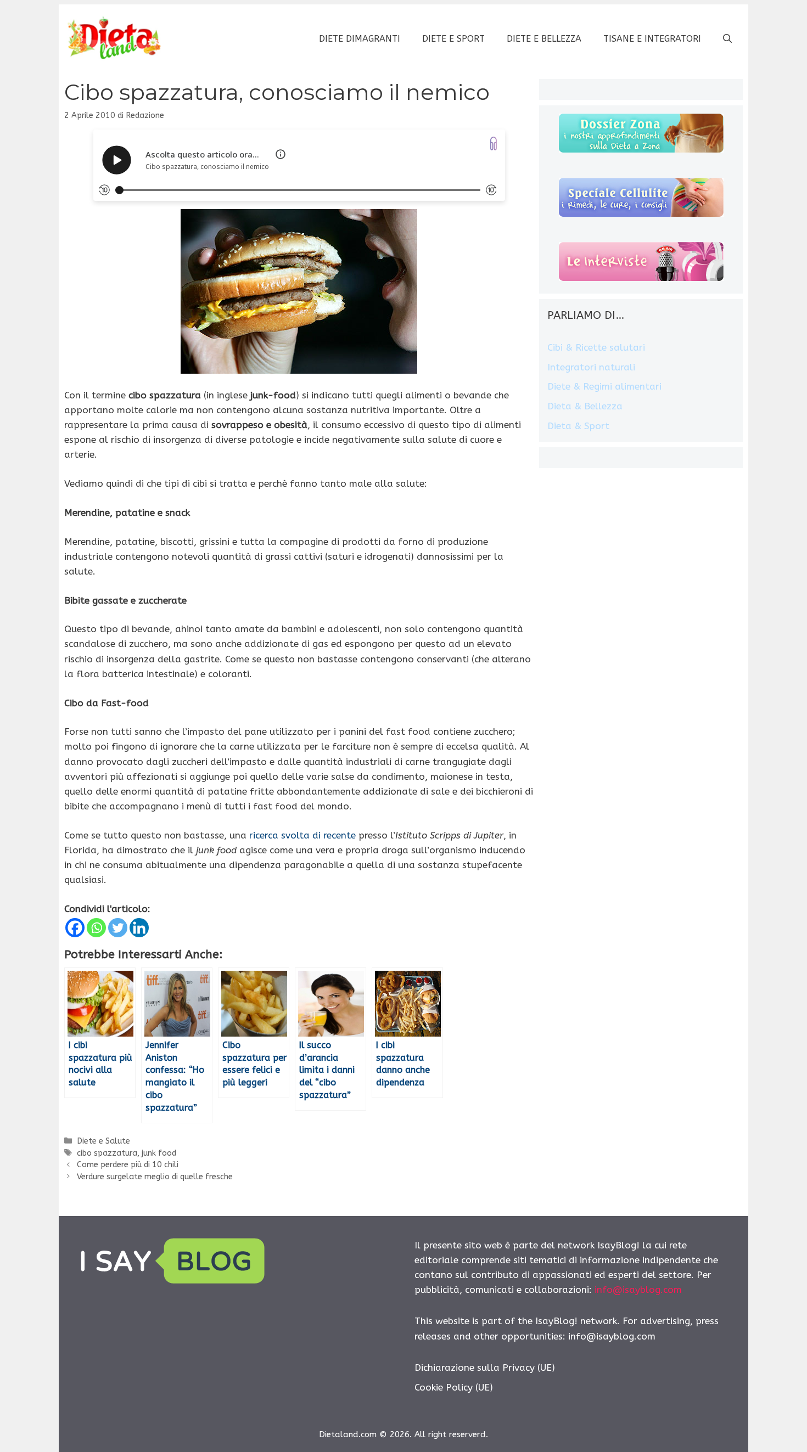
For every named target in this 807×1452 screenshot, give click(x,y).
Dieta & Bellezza (585, 406)
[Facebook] (75, 927)
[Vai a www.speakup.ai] (493, 143)
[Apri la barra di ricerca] (727, 39)
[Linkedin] (139, 927)
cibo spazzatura (107, 1153)
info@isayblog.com (638, 1289)
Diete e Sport (453, 38)
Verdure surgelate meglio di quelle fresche (155, 1176)
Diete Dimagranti (359, 38)
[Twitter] (117, 927)
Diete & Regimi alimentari (604, 386)
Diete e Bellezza (544, 38)
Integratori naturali (591, 367)
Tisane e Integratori (652, 38)
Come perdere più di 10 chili (127, 1164)
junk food (159, 1153)
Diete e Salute (103, 1141)
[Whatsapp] (96, 927)
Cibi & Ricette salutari (596, 347)
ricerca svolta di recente (302, 835)
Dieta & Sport (578, 425)
